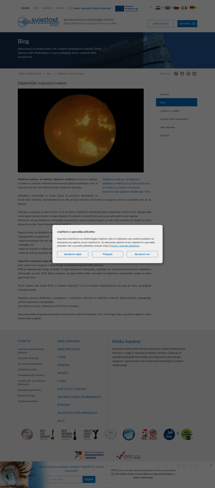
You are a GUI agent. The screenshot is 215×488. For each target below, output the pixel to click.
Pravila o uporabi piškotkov (124, 245)
